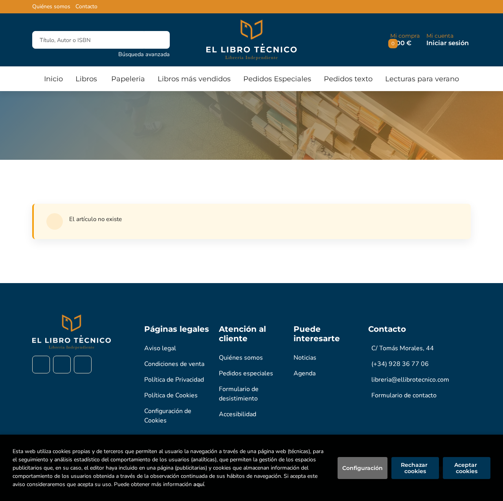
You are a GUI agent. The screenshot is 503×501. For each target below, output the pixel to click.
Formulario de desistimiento (239, 394)
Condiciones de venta (174, 364)
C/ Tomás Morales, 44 (402, 348)
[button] (405, 39)
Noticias (305, 357)
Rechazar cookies (415, 468)
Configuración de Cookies (167, 416)
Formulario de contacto (404, 395)
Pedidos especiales (246, 373)
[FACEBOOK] (41, 364)
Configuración (362, 468)
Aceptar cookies (466, 468)
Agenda (305, 373)
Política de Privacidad (174, 379)
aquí (198, 484)
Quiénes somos (51, 6)
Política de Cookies (171, 395)
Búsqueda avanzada (144, 54)
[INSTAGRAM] (62, 364)
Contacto (86, 6)
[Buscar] (157, 40)
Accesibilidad (237, 414)
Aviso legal (160, 348)
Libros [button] (86, 79)
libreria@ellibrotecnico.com (410, 379)
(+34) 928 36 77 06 (400, 364)
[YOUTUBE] (83, 364)
